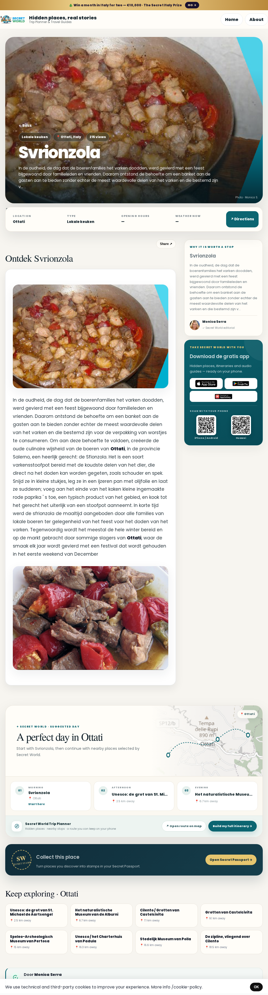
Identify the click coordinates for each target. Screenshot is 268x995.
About (256, 20)
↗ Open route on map (184, 826)
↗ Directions (242, 219)
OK (256, 987)
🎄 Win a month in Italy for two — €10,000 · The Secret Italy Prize (132, 5)
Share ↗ (166, 244)
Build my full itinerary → (232, 826)
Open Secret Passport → (231, 859)
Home (231, 20)
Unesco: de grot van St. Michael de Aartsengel (159, 794)
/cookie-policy (186, 987)
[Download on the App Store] (206, 383)
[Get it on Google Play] (241, 383)
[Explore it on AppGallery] (223, 396)
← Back (25, 125)
